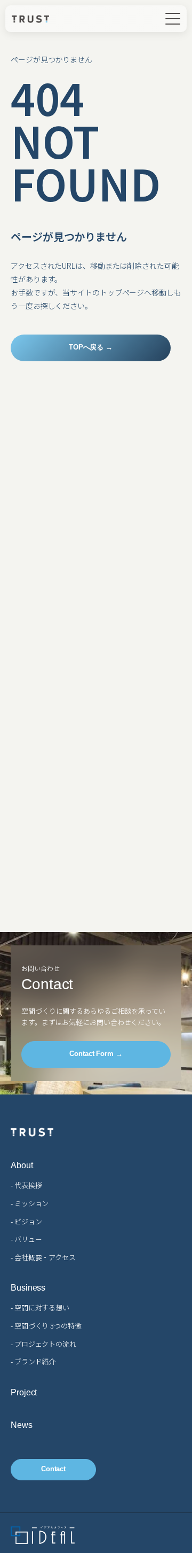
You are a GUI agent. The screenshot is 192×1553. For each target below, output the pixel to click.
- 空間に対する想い (40, 1307)
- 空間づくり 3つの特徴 (46, 1326)
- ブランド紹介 (33, 1361)
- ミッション (30, 1203)
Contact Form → (96, 1054)
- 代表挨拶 (26, 1185)
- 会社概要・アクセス (43, 1257)
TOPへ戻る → (91, 347)
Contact (53, 1469)
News (22, 1425)
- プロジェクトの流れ (43, 1344)
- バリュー (26, 1239)
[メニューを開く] (172, 19)
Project (24, 1392)
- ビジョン (26, 1221)
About (22, 1165)
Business (28, 1288)
